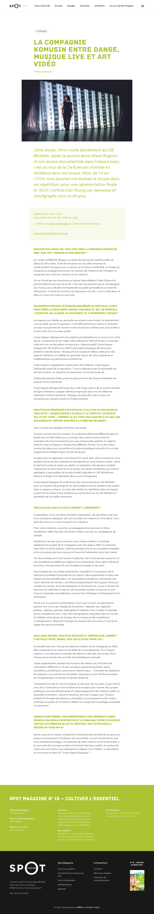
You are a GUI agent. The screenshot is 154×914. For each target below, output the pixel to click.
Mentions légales (102, 873)
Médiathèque (65, 885)
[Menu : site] (142, 6)
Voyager (71, 6)
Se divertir (99, 6)
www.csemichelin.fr (60, 224)
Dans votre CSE (42, 6)
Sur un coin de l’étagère (121, 6)
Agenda (62, 889)
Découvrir (85, 6)
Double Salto (92, 907)
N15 (25, 6)
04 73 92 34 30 (21, 893)
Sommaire (42, 31)
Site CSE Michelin (66, 880)
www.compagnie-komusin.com (51, 233)
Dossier (58, 6)
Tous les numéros (66, 869)
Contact (98, 869)
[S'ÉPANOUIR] (137, 880)
